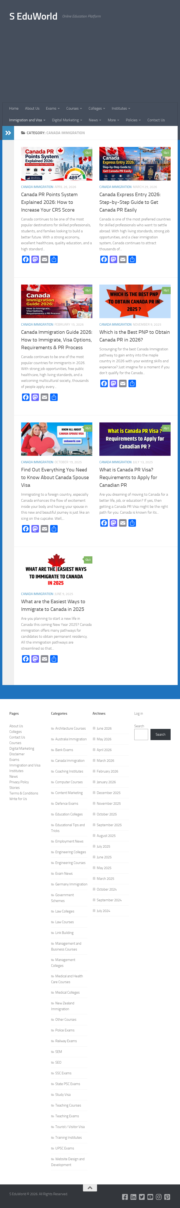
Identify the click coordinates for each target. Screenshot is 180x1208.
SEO (58, 1062)
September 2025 (109, 825)
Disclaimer (17, 754)
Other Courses (65, 1019)
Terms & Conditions (23, 793)
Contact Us (156, 120)
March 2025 (105, 879)
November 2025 (109, 803)
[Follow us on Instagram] (159, 1197)
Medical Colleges (67, 992)
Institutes (119, 108)
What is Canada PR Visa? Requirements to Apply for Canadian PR (128, 477)
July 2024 (103, 911)
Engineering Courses (70, 863)
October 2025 (107, 814)
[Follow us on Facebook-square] (125, 1197)
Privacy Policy (19, 782)
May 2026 (104, 739)
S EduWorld (33, 16)
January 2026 (106, 782)
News (93, 120)
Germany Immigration (71, 884)
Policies (131, 120)
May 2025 (104, 868)
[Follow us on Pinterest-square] (167, 1197)
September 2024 (109, 900)
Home (14, 108)
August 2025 (106, 836)
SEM (58, 1052)
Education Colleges (69, 814)
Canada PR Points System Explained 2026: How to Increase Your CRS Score (49, 202)
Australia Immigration (71, 739)
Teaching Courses (68, 1105)
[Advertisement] (90, 67)
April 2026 (104, 750)
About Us (32, 108)
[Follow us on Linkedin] (133, 1197)
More (112, 120)
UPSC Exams (64, 1148)
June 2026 (104, 728)
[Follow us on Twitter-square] (142, 1197)
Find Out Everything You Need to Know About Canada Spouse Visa (55, 477)
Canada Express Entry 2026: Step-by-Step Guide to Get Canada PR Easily (130, 202)
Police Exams (65, 1030)
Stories (14, 788)
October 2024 (107, 889)
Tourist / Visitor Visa (70, 1127)
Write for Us (18, 799)
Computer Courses (69, 782)
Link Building (64, 933)
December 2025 (108, 793)
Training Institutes (68, 1137)
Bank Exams (64, 750)
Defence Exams (66, 803)
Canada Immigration (37, 187)
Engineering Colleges (70, 852)
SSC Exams (63, 1073)
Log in (138, 713)
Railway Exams (66, 1041)
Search (139, 726)
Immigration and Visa (25, 120)
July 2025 (103, 846)
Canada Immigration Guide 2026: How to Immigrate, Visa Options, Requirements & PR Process (56, 340)
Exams (51, 108)
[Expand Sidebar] (8, 133)
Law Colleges (64, 911)
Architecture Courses (70, 728)
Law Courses (64, 922)
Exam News (64, 873)
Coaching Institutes (69, 771)
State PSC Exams (67, 1084)
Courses (72, 108)
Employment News (69, 841)
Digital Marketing (65, 120)
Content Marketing (69, 793)
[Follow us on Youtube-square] (150, 1197)
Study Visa (63, 1095)
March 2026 (105, 761)
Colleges (95, 108)
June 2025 (104, 857)
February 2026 (107, 771)
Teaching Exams (67, 1116)
